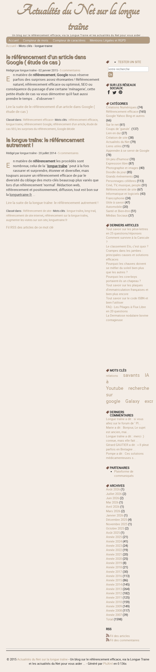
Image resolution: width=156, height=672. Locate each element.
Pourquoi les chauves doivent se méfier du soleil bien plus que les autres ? (126, 267)
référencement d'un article (69, 124)
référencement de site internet (24, 215)
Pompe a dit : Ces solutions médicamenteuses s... (125, 455)
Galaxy (132, 401)
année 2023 (114, 545)
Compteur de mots (35, 40)
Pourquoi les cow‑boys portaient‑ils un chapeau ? (123, 278)
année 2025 (114, 537)
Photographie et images (122, 168)
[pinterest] (120, 93)
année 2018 (114, 567)
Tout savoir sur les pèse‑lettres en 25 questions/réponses (127, 231)
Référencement (44, 47)
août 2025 (113, 532)
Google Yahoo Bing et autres (125, 116)
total (110, 619)
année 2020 (114, 559)
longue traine (14, 124)
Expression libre (117, 163)
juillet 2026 (114, 494)
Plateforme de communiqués (124, 473)
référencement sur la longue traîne (66, 215)
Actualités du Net (118, 142)
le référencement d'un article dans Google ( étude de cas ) (46, 59)
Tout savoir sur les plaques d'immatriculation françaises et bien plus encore (127, 289)
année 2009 (114, 606)
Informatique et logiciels (122, 194)
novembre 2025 (116, 524)
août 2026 (113, 489)
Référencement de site (37, 211)
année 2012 (114, 593)
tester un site (129, 62)
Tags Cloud (125, 47)
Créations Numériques (121, 107)
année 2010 (114, 602)
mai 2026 (112, 502)
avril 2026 (112, 506)
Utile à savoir (115, 202)
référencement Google (38, 124)
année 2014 (114, 584)
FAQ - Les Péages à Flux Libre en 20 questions (126, 309)
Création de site (117, 137)
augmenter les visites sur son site (27, 220)
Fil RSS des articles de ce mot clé (29, 227)
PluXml (108, 663)
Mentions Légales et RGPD (108, 40)
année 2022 (114, 550)
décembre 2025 (116, 519)
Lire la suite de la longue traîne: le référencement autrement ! (52, 202)
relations (112, 376)
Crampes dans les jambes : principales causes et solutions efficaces (127, 254)
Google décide (66, 129)
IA (147, 375)
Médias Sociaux (117, 215)
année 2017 (114, 572)
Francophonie (115, 198)
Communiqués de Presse (76, 47)
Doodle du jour (116, 172)
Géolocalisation (19, 47)
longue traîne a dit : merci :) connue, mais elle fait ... (125, 438)
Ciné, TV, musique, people (123, 185)
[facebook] (108, 93)
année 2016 (114, 576)
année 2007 (114, 615)
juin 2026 (112, 498)
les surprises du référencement (36, 129)
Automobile (114, 207)
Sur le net (112, 124)
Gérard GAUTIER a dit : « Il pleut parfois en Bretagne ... (127, 447)
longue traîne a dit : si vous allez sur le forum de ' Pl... (124, 421)
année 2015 (114, 580)
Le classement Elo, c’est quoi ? (127, 246)
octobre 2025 (115, 528)
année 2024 (114, 541)
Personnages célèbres (121, 181)
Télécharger (106, 47)
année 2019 (114, 563)
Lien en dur (113, 133)
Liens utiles (114, 146)
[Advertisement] (128, 342)
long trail (89, 211)
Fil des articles (120, 636)
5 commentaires (70, 70)
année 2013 (114, 589)
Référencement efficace (38, 120)
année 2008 (114, 610)
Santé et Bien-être (118, 211)
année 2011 (114, 597)
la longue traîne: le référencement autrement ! (45, 142)
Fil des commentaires (124, 640)
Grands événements (119, 176)
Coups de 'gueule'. (118, 129)
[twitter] (114, 93)
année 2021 (114, 554)
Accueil (14, 40)
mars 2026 (113, 511)
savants (131, 375)
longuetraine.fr (58, 220)
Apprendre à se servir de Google (127, 150)
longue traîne (75, 211)
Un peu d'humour (117, 159)
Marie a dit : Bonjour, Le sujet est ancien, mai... (125, 429)
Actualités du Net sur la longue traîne (78, 18)
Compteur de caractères (69, 40)
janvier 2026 (114, 515)
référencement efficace (83, 120)
